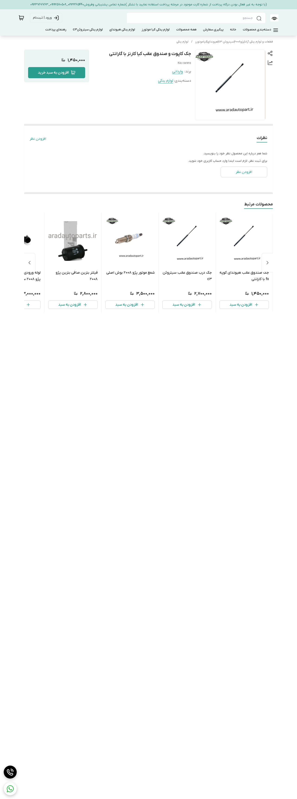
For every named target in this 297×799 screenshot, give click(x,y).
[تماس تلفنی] (10, 772)
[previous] (267, 262)
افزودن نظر (38, 138)
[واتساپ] (10, 788)
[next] (29, 262)
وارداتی (177, 71)
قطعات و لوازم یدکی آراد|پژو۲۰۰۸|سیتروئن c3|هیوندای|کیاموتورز (234, 42)
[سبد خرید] (21, 18)
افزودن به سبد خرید (53, 72)
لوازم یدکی (182, 42)
